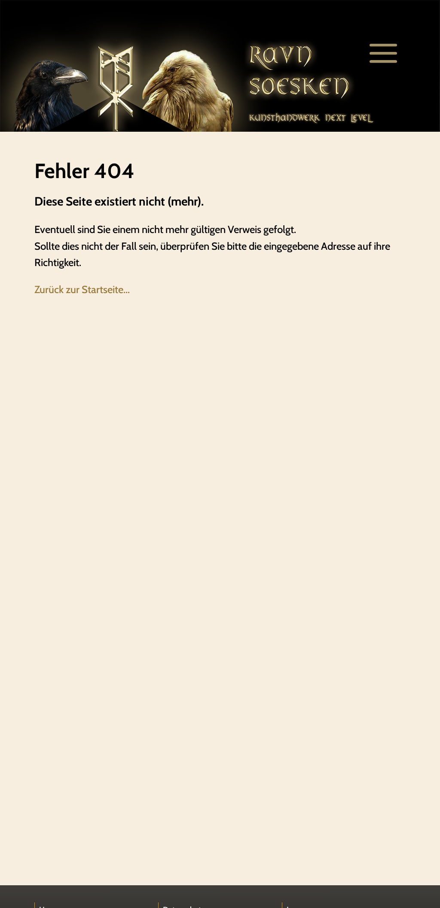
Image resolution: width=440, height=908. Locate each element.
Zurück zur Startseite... (82, 289)
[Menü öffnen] (383, 53)
